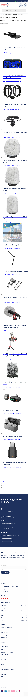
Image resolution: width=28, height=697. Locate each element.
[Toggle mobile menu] (21, 5)
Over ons (4, 667)
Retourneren (5, 654)
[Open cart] (25, 5)
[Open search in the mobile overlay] (14, 10)
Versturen (5, 572)
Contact (4, 664)
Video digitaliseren (6, 635)
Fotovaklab (5, 637)
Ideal (3, 642)
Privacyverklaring (6, 676)
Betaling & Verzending (7, 652)
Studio (3, 630)
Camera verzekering (7, 627)
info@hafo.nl (7, 540)
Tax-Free (4, 659)
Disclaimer (4, 674)
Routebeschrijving (7, 516)
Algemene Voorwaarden (8, 669)
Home (1, 14)
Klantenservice (5, 649)
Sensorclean (5, 632)
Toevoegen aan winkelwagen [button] (13, 52)
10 (3, 481)
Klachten (4, 662)
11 (3, 483)
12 (3, 485)
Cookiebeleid (5, 671)
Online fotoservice (6, 640)
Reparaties (4, 657)
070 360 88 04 (7, 528)
